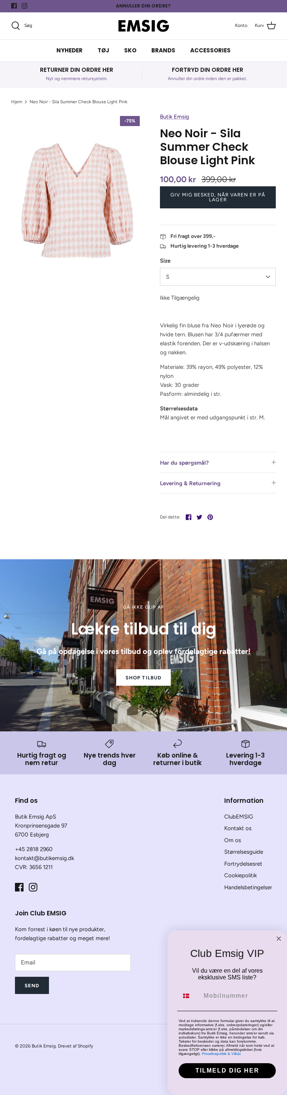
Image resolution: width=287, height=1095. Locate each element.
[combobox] (189, 996)
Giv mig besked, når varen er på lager (217, 197)
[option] (77, 200)
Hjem (16, 101)
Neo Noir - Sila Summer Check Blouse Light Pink (78, 101)
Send (32, 985)
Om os (232, 840)
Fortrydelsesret (243, 863)
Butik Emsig (174, 116)
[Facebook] (14, 6)
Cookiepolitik (240, 875)
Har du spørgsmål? (184, 462)
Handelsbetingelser (248, 887)
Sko (130, 50)
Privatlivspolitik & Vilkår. (221, 1054)
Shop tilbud (143, 677)
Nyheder (69, 50)
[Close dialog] (278, 938)
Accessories (210, 50)
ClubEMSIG (238, 816)
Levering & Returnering (190, 483)
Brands (163, 50)
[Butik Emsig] (143, 26)
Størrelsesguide (243, 851)
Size (165, 260)
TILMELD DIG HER (227, 1070)
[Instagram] (24, 6)
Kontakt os (237, 828)
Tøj (103, 50)
